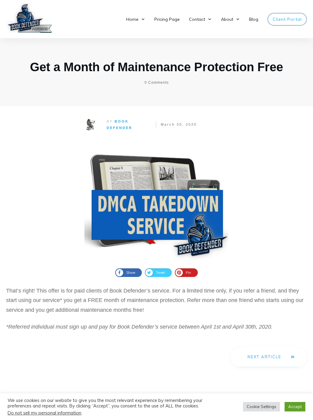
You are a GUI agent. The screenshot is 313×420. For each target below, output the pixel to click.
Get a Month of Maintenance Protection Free (156, 67)
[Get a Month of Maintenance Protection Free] (156, 201)
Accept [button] (295, 406)
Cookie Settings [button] (261, 406)
